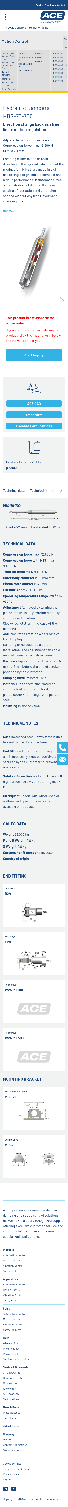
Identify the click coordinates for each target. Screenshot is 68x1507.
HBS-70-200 (57, 57)
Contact (61, 5)
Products (8, 1249)
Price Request (11, 1348)
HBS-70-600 (57, 73)
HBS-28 (38, 53)
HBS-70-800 (57, 81)
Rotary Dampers (9, 89)
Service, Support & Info (16, 1359)
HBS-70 (38, 61)
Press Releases (11, 1412)
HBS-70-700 (57, 77)
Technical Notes (42, 490)
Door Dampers (8, 79)
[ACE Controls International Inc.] (52, 17)
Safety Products (12, 1271)
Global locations (12, 1450)
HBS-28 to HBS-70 (25, 65)
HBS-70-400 (57, 65)
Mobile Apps (10, 1383)
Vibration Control (13, 1265)
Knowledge (9, 1388)
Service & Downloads (15, 1367)
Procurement (10, 1353)
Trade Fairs (9, 1417)
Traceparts (34, 415)
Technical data (14, 490)
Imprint (7, 1479)
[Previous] (53, 491)
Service (39, 5)
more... (8, 210)
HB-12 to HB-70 (25, 70)
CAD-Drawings (11, 1372)
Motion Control (11, 1260)
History (7, 1439)
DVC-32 (21, 53)
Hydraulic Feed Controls (8, 83)
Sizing (6, 1308)
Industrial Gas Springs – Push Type (8, 56)
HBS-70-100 (57, 53)
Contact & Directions (15, 1444)
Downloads (50, 5)
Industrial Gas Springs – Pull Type (8, 65)
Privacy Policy (11, 1474)
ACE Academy (11, 1393)
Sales (6, 1337)
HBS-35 (38, 57)
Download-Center (13, 1377)
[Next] (61, 491)
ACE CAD (34, 404)
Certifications (11, 1399)
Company (8, 1434)
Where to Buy (10, 1343)
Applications (10, 1279)
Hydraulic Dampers (6, 73)
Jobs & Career (11, 1426)
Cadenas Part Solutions (34, 426)
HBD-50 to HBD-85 (25, 58)
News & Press (11, 1407)
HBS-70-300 (57, 61)
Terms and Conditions (16, 1468)
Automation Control (14, 1255)
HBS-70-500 (57, 69)
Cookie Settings (12, 1463)
